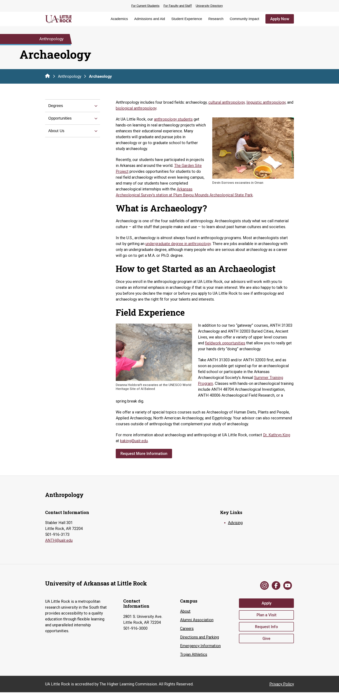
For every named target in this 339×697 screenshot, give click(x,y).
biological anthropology (136, 108)
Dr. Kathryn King (276, 435)
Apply (267, 603)
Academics (119, 19)
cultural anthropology (226, 102)
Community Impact (244, 19)
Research (215, 19)
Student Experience (186, 19)
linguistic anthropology (265, 102)
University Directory (209, 6)
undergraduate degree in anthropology (178, 243)
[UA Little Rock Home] (47, 75)
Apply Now (279, 18)
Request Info (266, 626)
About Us (56, 131)
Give (266, 638)
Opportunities (60, 118)
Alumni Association (196, 619)
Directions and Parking (199, 637)
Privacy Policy (281, 684)
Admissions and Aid (149, 19)
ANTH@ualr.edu (59, 540)
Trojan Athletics (193, 654)
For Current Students (145, 6)
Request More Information (143, 453)
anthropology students (173, 119)
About (185, 611)
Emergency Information (200, 645)
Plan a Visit (266, 615)
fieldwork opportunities (225, 343)
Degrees (55, 105)
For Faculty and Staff (177, 6)
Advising (235, 522)
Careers (187, 628)
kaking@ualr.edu (134, 440)
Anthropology (69, 76)
